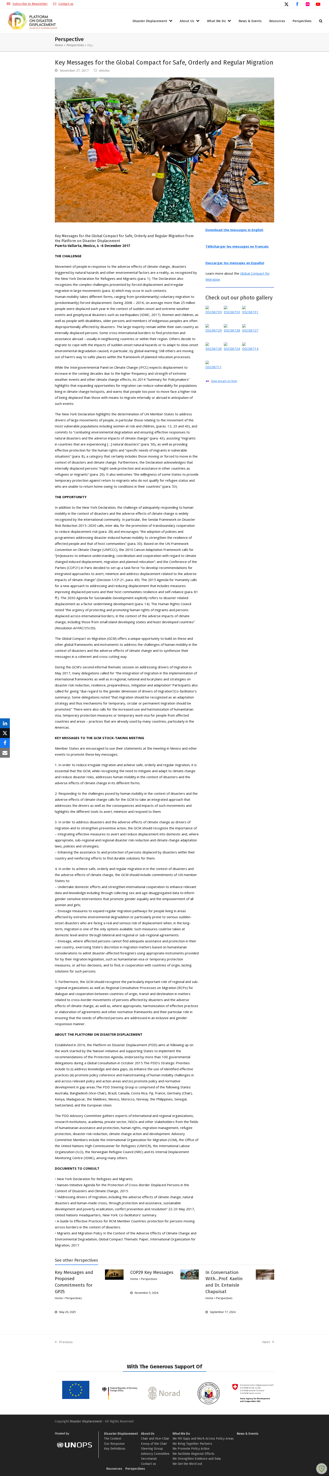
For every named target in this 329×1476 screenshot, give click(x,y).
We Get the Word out (187, 1464)
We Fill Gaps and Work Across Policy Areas (203, 1438)
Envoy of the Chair (154, 1444)
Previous (64, 1342)
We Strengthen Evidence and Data (197, 1459)
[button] (320, 20)
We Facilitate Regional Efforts (193, 1454)
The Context (112, 1438)
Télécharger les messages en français (237, 246)
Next (266, 1342)
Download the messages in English (234, 230)
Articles (104, 70)
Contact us (65, 4)
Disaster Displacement (86, 1421)
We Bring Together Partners (192, 1444)
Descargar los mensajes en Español (234, 263)
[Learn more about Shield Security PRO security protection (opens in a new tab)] (321, 1468)
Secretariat (149, 1459)
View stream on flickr (224, 381)
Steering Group (152, 1449)
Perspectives (75, 45)
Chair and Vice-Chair (155, 1438)
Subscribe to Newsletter (30, 4)
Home (59, 45)
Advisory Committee (155, 1454)
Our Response (114, 1444)
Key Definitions (114, 1449)
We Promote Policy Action (191, 1449)
